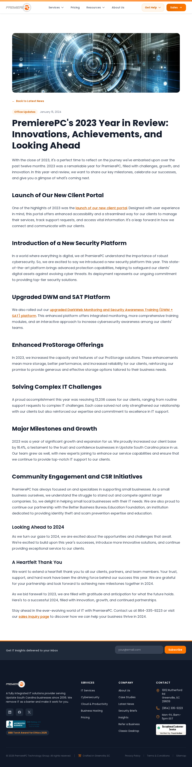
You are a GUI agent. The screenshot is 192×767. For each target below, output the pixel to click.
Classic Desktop (128, 731)
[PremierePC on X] (29, 712)
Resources (93, 7)
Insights (123, 717)
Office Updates (24, 112)
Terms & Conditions (158, 755)
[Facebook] (19, 712)
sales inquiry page (34, 616)
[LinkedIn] (10, 712)
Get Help (151, 7)
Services (54, 7)
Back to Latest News (28, 101)
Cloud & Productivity (94, 704)
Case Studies (127, 697)
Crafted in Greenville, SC (96, 755)
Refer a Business (129, 724)
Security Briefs (127, 711)
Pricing (75, 7)
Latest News (126, 704)
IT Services (88, 690)
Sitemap (181, 755)
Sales (174, 7)
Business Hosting (92, 711)
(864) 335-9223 (172, 708)
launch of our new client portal (101, 208)
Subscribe (175, 650)
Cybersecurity (90, 697)
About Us (118, 7)
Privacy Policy (132, 755)
